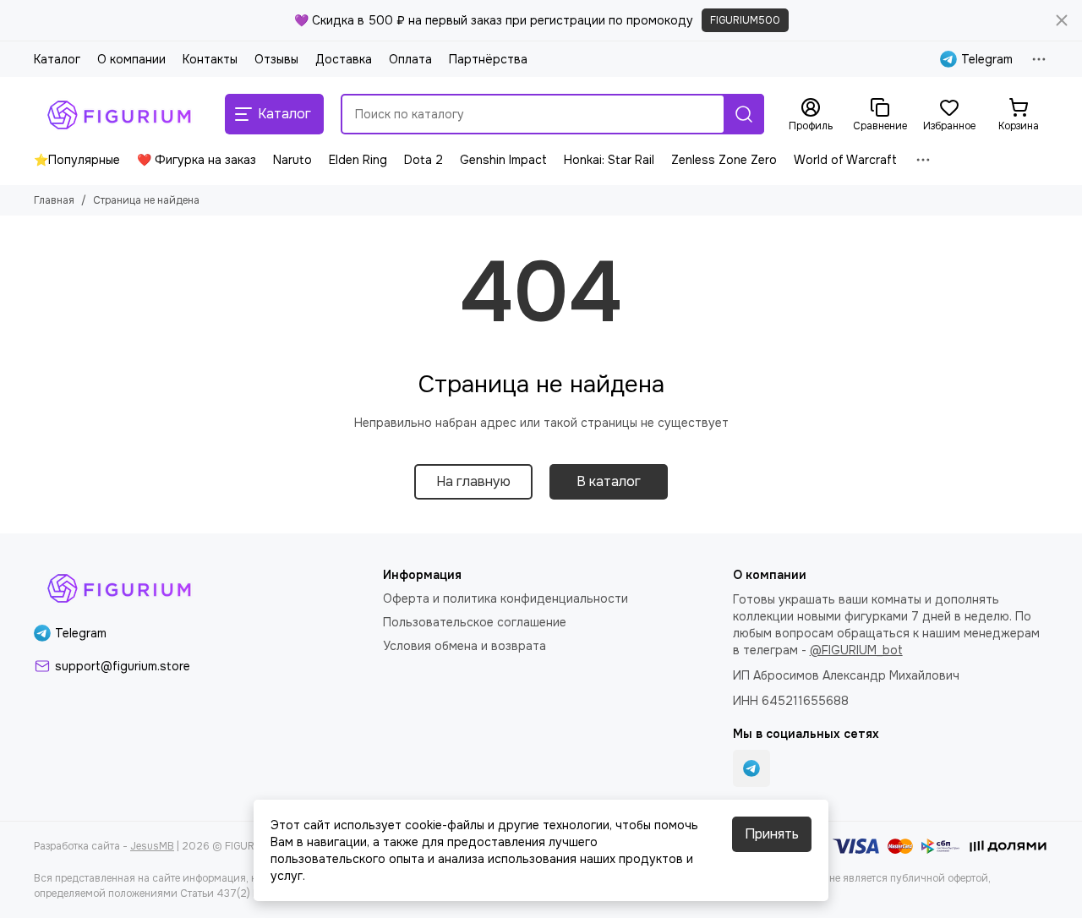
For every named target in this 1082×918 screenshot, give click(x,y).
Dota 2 (423, 159)
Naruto (292, 159)
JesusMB (152, 846)
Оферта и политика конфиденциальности (505, 598)
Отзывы (276, 59)
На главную (473, 481)
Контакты (210, 59)
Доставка (343, 59)
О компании (131, 59)
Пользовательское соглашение (474, 622)
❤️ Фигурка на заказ (196, 159)
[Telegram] (751, 768)
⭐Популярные (77, 159)
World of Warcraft (845, 159)
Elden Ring (358, 159)
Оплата (410, 59)
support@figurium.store (122, 666)
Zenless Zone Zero (724, 159)
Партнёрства (488, 59)
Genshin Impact (503, 159)
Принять (772, 834)
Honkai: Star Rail (609, 159)
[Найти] (744, 114)
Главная (54, 200)
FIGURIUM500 (745, 20)
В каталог (609, 481)
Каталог (57, 59)
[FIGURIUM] (121, 114)
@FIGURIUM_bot (856, 650)
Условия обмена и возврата (464, 645)
